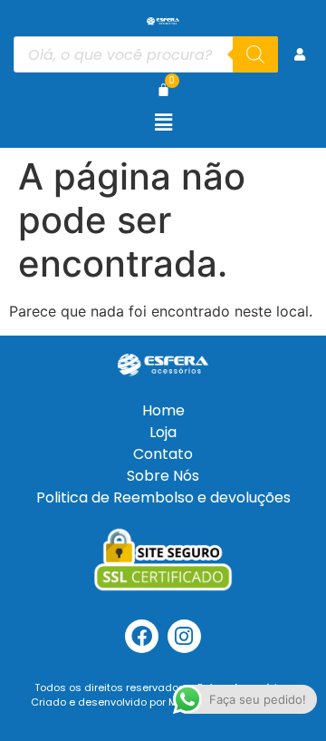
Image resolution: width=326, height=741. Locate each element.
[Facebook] (141, 636)
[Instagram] (184, 636)
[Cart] (163, 89)
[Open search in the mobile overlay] (146, 54)
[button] (163, 122)
